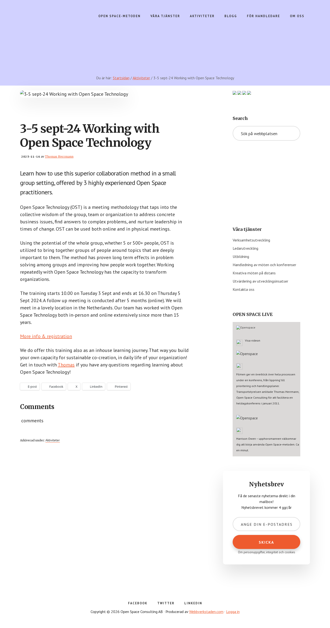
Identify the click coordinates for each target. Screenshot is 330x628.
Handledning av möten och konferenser (264, 264)
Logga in (233, 611)
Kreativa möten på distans (254, 272)
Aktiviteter (52, 440)
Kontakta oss (243, 289)
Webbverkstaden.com (206, 611)
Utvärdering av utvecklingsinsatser (260, 281)
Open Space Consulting (58, 29)
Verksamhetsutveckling (251, 240)
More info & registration (46, 336)
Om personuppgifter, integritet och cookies (266, 552)
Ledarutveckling (245, 248)
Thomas (66, 365)
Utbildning (241, 256)
